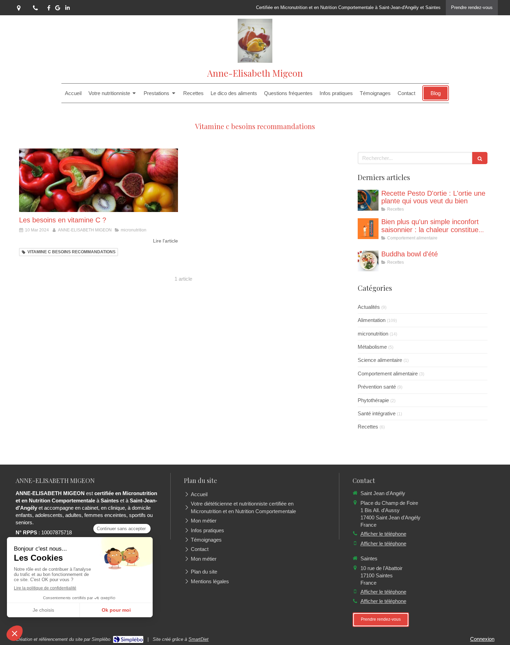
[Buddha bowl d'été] (368, 261)
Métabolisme (372, 347)
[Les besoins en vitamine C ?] (98, 180)
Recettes (368, 427)
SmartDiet (198, 639)
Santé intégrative (377, 413)
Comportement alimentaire (388, 373)
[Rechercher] (479, 158)
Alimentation (371, 320)
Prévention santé (377, 387)
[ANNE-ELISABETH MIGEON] (255, 61)
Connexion (482, 639)
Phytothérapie (373, 400)
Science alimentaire (380, 360)
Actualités (369, 307)
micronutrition (373, 334)
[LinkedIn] (67, 9)
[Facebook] (48, 9)
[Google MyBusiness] (57, 9)
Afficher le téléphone (383, 534)
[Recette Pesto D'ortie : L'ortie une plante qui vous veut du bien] (368, 200)
